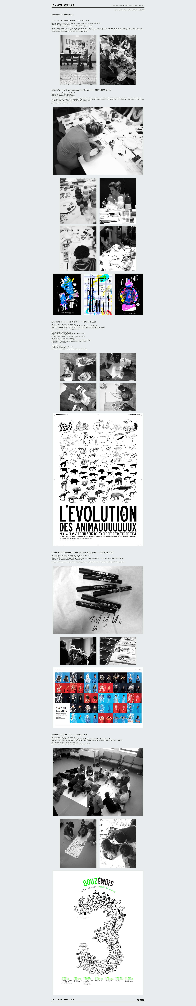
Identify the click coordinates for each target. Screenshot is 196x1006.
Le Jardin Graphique (63, 5)
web (125, 10)
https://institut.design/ (110, 28)
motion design (133, 10)
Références (128, 5)
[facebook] (138, 999)
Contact (141, 5)
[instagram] (143, 999)
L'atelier (114, 5)
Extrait (121, 5)
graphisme (118, 10)
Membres (135, 5)
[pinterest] (141, 999)
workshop (141, 10)
